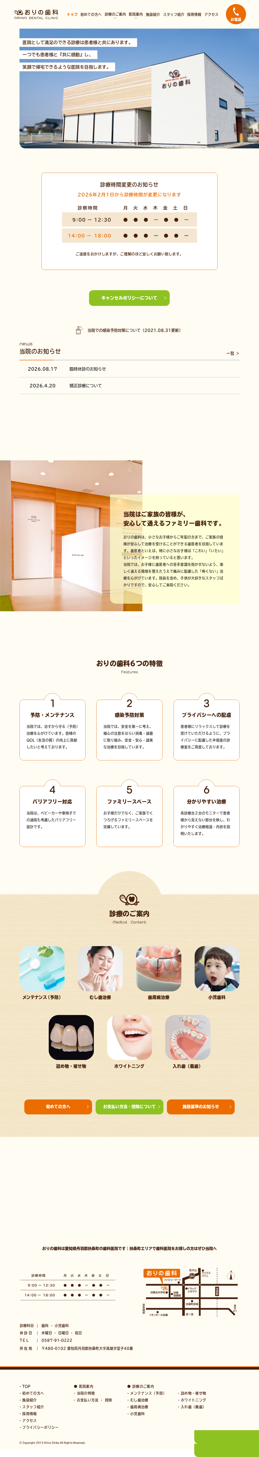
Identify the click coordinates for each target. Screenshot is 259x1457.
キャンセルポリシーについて (129, 298)
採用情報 (194, 14)
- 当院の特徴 (84, 1393)
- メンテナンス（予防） (146, 1393)
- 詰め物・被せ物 (192, 1393)
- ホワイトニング (192, 1400)
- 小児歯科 (136, 1413)
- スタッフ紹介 (31, 1407)
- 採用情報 (28, 1413)
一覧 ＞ (233, 353)
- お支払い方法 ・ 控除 (93, 1400)
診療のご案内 (115, 14)
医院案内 (136, 14)
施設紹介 (153, 14)
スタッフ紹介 (173, 14)
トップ (72, 14)
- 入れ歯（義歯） (192, 1407)
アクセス (211, 14)
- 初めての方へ (31, 1393)
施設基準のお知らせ (201, 1107)
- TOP (25, 1386)
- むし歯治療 (137, 1400)
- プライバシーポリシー (39, 1427)
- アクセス (28, 1420)
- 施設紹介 (28, 1400)
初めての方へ (91, 14)
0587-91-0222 (56, 1340)
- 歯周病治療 (137, 1407)
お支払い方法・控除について (129, 1107)
